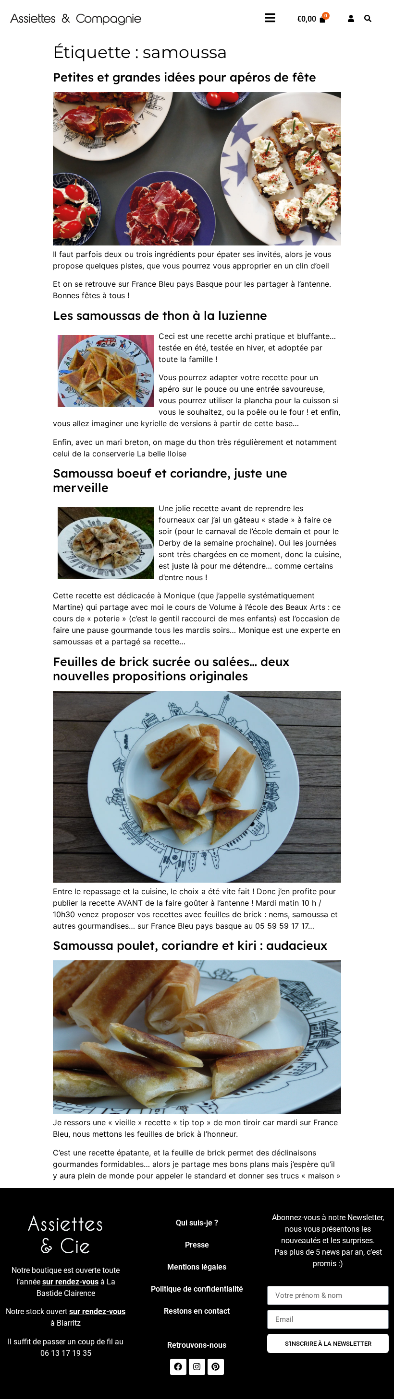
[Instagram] (197, 1367)
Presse (197, 1244)
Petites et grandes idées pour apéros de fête (184, 77)
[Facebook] (178, 1367)
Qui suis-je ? (197, 1222)
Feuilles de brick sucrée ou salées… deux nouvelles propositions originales (171, 668)
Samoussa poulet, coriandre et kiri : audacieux (190, 945)
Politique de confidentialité (197, 1289)
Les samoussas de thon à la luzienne (160, 315)
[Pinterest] (216, 1367)
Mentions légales (196, 1266)
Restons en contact (197, 1311)
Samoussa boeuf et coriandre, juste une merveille (170, 480)
